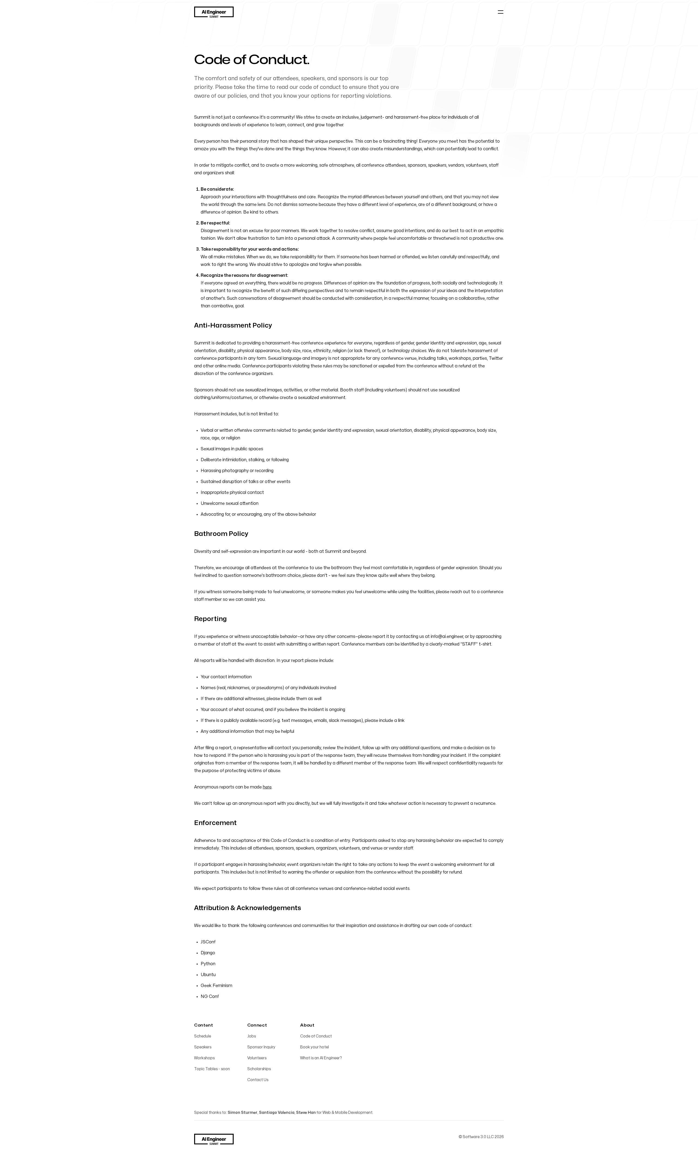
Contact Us (257, 1080)
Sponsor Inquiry (261, 1047)
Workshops (204, 1058)
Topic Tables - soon (212, 1069)
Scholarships (259, 1069)
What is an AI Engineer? (321, 1058)
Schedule (202, 1036)
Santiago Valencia (276, 1112)
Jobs (251, 1036)
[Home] (214, 12)
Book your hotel (314, 1047)
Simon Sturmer (242, 1112)
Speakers (202, 1047)
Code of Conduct (316, 1036)
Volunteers (256, 1058)
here (267, 787)
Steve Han (306, 1112)
